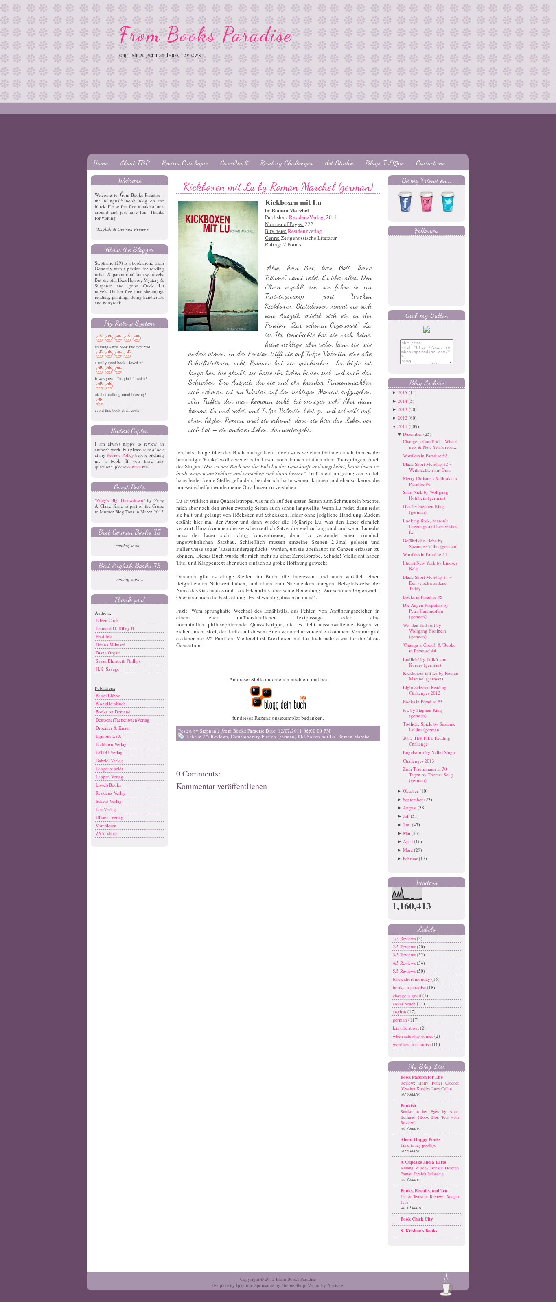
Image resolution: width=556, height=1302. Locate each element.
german (287, 736)
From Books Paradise (205, 34)
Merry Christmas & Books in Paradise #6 (430, 481)
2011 (402, 426)
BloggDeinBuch (111, 703)
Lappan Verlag (109, 777)
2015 (402, 392)
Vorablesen (106, 825)
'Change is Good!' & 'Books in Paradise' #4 (429, 648)
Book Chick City (417, 1219)
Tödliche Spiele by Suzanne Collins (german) (429, 727)
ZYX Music (107, 833)
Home (100, 162)
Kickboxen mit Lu (316, 736)
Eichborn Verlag (111, 744)
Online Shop (293, 1285)
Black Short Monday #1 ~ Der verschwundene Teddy (427, 582)
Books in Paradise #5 (422, 597)
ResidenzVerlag (306, 217)
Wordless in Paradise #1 (425, 554)
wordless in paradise (412, 1044)
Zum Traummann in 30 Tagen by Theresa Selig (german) (428, 774)
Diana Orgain (108, 653)
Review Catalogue (185, 162)
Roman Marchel (354, 736)
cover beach (405, 1003)
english (400, 1012)
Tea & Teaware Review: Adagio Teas (430, 1199)
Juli (406, 816)
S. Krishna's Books (419, 1231)
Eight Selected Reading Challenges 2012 (425, 690)
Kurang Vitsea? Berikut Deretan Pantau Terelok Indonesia (430, 1170)
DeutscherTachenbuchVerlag (122, 720)
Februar (410, 858)
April (408, 841)
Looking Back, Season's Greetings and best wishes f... (430, 526)
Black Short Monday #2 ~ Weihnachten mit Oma (427, 467)
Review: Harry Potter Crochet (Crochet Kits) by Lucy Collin (430, 1085)
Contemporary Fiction (253, 736)
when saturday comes (413, 1036)
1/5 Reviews (405, 938)
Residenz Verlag (111, 793)
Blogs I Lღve (385, 162)
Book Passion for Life (422, 1077)
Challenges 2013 (418, 761)
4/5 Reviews (405, 963)
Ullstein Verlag (109, 817)
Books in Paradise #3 (422, 701)
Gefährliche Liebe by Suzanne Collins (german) (430, 543)
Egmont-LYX (108, 736)
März (408, 850)
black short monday (412, 979)
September (413, 799)
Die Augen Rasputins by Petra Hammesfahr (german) (426, 610)
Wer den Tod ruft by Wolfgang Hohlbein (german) (424, 630)
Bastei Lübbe (108, 695)
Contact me (430, 162)
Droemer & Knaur (113, 728)
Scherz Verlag (109, 801)
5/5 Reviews (405, 971)
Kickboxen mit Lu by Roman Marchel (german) (278, 186)
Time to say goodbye (418, 1145)
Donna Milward (110, 644)
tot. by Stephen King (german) (422, 713)
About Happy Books (420, 1139)
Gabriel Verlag (109, 760)
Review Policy (120, 455)
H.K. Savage (107, 669)
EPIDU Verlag (109, 752)
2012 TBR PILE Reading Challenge (426, 741)
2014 (402, 401)
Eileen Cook (107, 620)
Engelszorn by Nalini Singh (429, 752)
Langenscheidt (109, 768)
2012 (402, 418)
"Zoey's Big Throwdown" (120, 500)
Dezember (412, 434)
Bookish (408, 1105)
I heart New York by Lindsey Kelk (430, 566)
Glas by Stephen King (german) (423, 509)
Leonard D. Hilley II (115, 628)
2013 (402, 409)
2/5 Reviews (215, 736)
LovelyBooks (108, 785)
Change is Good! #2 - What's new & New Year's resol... (430, 444)
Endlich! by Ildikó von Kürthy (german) (425, 662)
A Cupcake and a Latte (423, 1162)
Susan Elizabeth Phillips (118, 661)
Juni (407, 825)
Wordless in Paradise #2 (425, 455)
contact (134, 466)
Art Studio (339, 162)
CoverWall (234, 162)
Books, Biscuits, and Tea (424, 1190)
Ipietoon (244, 1285)
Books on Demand (113, 712)
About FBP (134, 162)
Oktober (410, 791)
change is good (407, 995)
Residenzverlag (305, 231)
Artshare (335, 1285)
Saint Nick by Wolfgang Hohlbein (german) (425, 495)
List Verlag (106, 809)
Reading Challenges (286, 162)
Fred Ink (104, 636)
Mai (406, 833)
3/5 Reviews (405, 955)
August (409, 807)
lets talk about (406, 1028)
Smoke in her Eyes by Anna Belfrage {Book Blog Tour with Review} (430, 1117)
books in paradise (410, 987)
